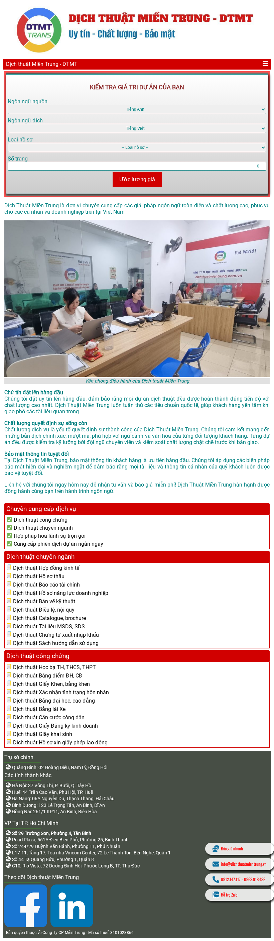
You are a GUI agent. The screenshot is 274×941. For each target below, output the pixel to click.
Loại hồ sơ (20, 139)
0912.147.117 (231, 879)
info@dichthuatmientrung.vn (244, 864)
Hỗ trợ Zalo (229, 895)
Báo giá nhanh (232, 848)
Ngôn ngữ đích (25, 120)
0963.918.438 (254, 879)
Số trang (18, 158)
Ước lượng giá (137, 179)
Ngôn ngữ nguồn (27, 101)
